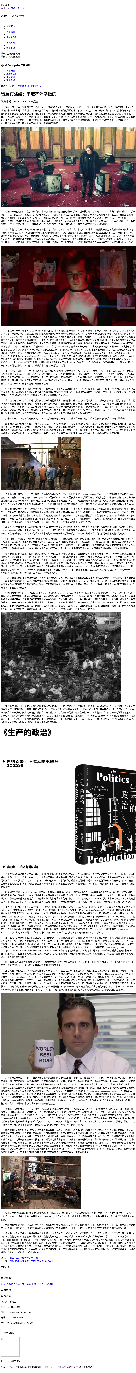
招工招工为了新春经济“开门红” (24, 1258)
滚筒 (64, 1367)
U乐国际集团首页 (9, 1284)
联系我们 (10, 48)
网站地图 (15, 8)
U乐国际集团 (22, 86)
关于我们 (10, 32)
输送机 (70, 1367)
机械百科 (10, 43)
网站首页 (10, 26)
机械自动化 (11, 37)
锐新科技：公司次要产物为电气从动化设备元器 (32, 1261)
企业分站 (5, 8)
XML (23, 8)
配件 (76, 1367)
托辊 (59, 1367)
